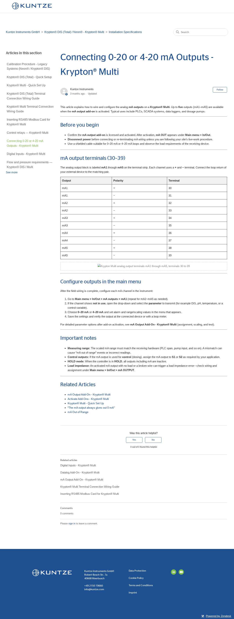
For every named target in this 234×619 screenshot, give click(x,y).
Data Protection (137, 571)
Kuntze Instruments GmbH (23, 32)
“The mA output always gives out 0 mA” (91, 407)
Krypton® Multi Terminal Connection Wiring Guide (30, 109)
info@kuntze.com (94, 589)
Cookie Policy (136, 578)
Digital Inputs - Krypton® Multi (26, 153)
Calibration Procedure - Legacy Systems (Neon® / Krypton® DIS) (28, 66)
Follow (220, 89)
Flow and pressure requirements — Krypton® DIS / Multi (29, 165)
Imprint (133, 592)
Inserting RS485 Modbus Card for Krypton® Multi (28, 122)
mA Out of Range (78, 412)
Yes (134, 440)
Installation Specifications (125, 32)
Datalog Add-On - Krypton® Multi (79, 472)
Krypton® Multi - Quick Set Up (26, 85)
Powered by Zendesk (218, 616)
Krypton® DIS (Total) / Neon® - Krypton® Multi (74, 32)
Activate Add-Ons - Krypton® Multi (88, 398)
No (153, 440)
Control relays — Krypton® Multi (27, 132)
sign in (71, 523)
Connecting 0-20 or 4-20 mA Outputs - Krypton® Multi (25, 143)
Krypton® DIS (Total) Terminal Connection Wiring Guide (26, 96)
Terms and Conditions (141, 585)
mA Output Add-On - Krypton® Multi (89, 394)
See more (12, 172)
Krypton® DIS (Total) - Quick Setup (29, 77)
